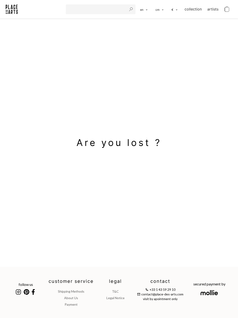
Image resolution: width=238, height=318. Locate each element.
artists (212, 9)
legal (115, 281)
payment (71, 304)
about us (71, 298)
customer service (71, 281)
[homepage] (12, 9)
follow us (26, 284)
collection (193, 9)
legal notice (115, 298)
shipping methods (71, 291)
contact (160, 281)
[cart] (226, 9)
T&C (115, 291)
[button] (160, 9)
